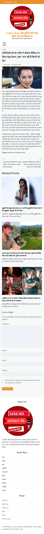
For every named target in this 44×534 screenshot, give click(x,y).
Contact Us (5, 508)
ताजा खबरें (4, 472)
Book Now (5, 504)
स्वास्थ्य (4, 490)
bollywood (11, 152)
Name (4, 350)
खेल (3, 464)
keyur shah (7, 64)
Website (4, 370)
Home (4, 515)
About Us (5, 500)
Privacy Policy (6, 519)
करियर (3, 461)
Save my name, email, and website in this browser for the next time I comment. (22, 381)
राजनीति (4, 487)
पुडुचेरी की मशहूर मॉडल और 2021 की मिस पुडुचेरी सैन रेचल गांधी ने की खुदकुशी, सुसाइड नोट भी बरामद (22, 209)
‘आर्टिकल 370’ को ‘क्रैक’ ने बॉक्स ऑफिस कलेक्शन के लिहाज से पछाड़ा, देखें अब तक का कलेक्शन (21, 299)
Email (4, 360)
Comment (6, 324)
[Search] (39, 44)
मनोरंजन (4, 49)
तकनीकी (4, 468)
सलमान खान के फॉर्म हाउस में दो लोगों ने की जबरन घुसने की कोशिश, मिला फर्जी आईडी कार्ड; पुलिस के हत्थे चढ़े (21, 254)
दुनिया (3, 475)
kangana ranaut (20, 152)
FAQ (3, 511)
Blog (3, 457)
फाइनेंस (4, 479)
